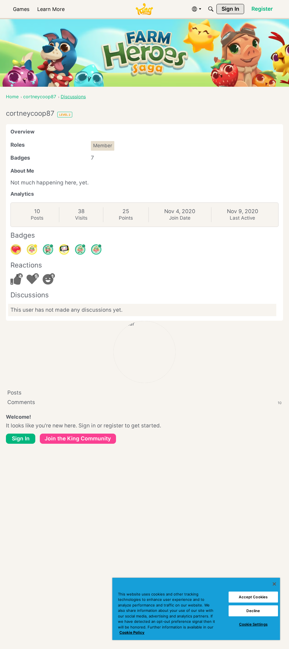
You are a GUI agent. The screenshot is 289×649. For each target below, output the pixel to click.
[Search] (211, 9)
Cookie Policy (131, 632)
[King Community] (144, 9)
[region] (196, 609)
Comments (144, 402)
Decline (253, 610)
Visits (81, 218)
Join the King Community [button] (78, 438)
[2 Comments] (80, 249)
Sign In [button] (21, 438)
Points (126, 218)
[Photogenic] (64, 249)
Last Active (242, 218)
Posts (37, 218)
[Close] (274, 584)
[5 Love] (15, 249)
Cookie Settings (253, 624)
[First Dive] (96, 249)
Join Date (180, 218)
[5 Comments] (48, 249)
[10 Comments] (32, 249)
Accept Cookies (253, 597)
